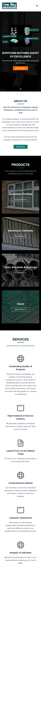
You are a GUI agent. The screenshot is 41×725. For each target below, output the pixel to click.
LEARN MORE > (20, 68)
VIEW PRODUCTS (20, 200)
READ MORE (20, 147)
